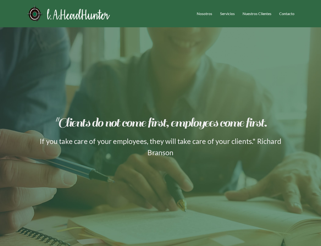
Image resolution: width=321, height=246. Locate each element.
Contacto (286, 13)
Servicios (227, 13)
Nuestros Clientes (257, 13)
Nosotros (204, 13)
